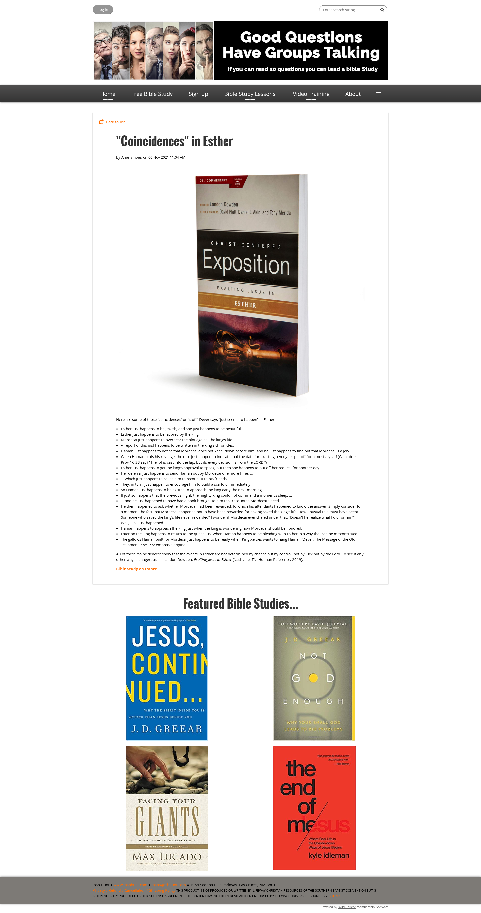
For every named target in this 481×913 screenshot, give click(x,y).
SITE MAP (335, 896)
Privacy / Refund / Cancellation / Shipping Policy (134, 890)
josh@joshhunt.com (169, 884)
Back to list (115, 121)
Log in (103, 9)
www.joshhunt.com (130, 884)
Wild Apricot (347, 907)
